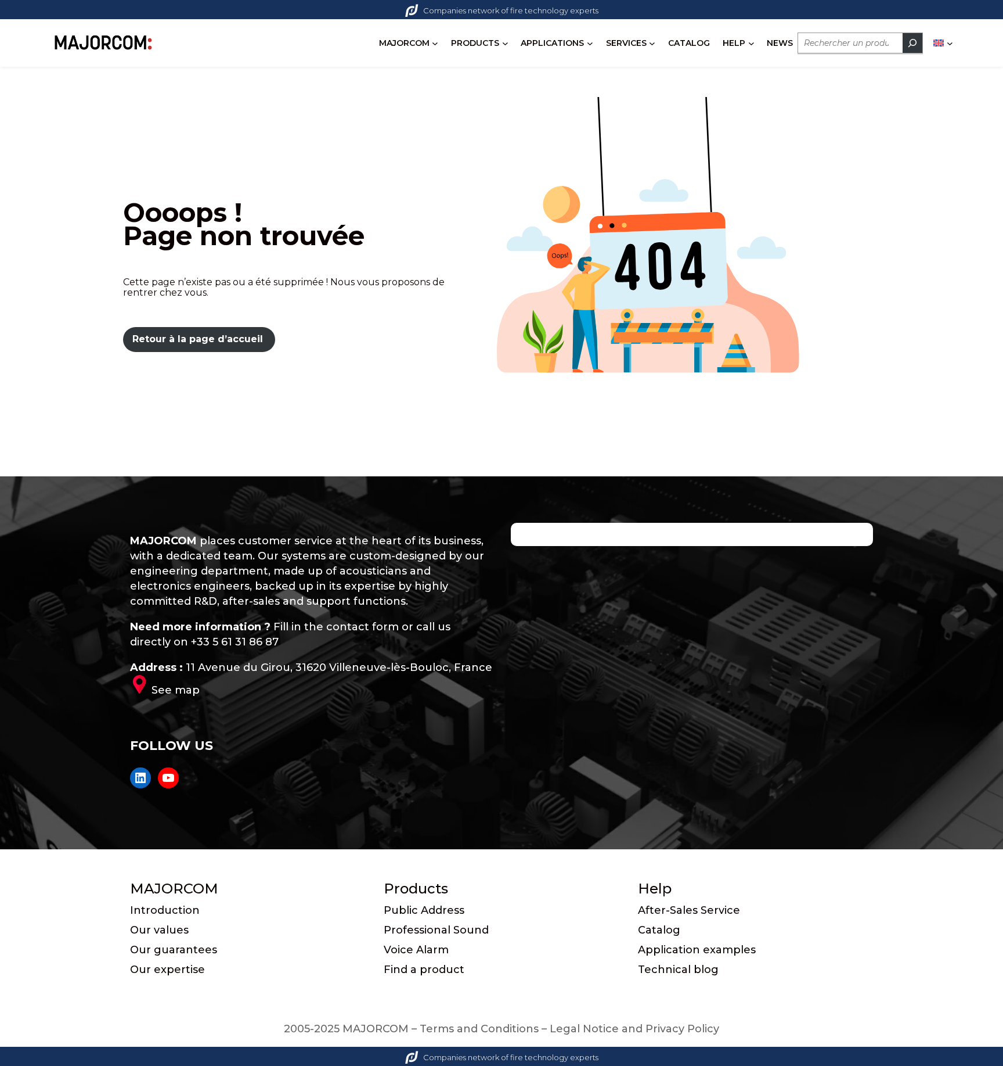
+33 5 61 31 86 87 (235, 642)
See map (175, 690)
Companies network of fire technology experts (510, 10)
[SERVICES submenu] (652, 43)
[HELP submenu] (751, 43)
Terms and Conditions (479, 1028)
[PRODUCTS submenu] (505, 43)
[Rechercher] (912, 43)
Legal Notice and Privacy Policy (634, 1028)
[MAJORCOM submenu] (435, 43)
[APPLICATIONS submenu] (590, 43)
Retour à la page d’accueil (197, 338)
